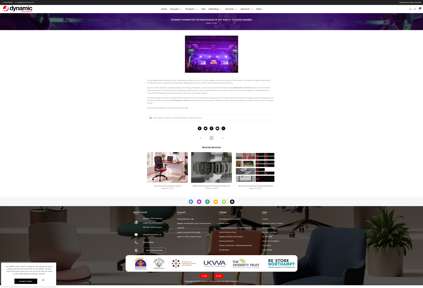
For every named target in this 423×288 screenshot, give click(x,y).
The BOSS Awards (153, 98)
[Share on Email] (217, 128)
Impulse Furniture (195, 118)
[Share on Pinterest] (211, 128)
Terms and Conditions (270, 241)
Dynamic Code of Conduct (272, 223)
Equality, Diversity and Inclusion (231, 237)
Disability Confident (269, 232)
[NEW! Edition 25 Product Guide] (222, 138)
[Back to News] (211, 138)
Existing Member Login (185, 219)
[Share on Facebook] (199, 128)
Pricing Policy (224, 250)
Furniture (167, 118)
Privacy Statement (226, 241)
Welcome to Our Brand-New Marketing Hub (255, 186)
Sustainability (267, 250)
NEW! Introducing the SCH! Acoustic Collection (211, 186)
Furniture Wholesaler (179, 118)
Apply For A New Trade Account (189, 237)
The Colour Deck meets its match (167, 186)
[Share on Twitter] (205, 128)
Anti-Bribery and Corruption (229, 219)
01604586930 (8, 2)
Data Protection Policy (227, 232)
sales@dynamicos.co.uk (25, 2)
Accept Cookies (25, 281)
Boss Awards (158, 118)
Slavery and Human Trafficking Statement (235, 245)
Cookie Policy (224, 223)
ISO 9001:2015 (267, 237)
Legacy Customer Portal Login (188, 232)
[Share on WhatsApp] (223, 128)
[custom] (191, 201)
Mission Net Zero (268, 228)
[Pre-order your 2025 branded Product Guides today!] (200, 138)
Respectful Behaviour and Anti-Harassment (236, 228)
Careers (265, 219)
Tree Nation (266, 245)
